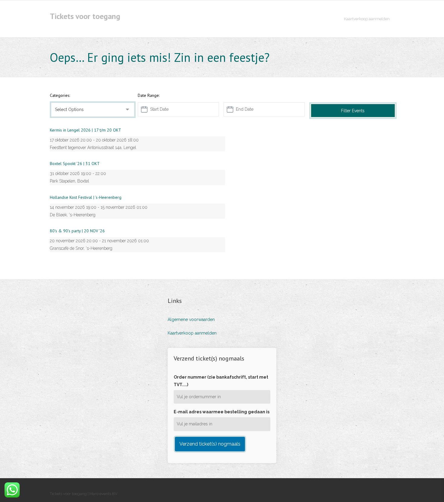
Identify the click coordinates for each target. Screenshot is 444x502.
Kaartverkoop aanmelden (192, 333)
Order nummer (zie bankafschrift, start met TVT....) (221, 381)
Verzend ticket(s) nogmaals (209, 444)
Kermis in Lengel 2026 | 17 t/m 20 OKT (85, 130)
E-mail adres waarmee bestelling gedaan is (221, 411)
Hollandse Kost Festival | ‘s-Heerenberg (85, 197)
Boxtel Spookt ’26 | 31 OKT (75, 163)
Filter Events (353, 110)
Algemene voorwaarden (191, 319)
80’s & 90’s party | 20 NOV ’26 (77, 231)
